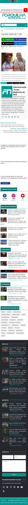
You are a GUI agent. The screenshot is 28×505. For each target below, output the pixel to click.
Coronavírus (5, 314)
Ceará (9, 312)
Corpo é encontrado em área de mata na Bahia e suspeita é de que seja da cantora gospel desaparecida (17, 361)
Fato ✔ (20, 271)
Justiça (3, 328)
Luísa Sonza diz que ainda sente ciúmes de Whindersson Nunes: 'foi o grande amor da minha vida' (17, 350)
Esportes (4, 322)
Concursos (17, 312)
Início (3, 4)
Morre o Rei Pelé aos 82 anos (17, 423)
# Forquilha (16, 83)
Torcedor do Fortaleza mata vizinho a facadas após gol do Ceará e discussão (17, 416)
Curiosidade (5, 317)
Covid (23, 314)
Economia (14, 317)
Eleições (12, 320)
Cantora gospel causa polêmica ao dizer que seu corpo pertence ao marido (17, 372)
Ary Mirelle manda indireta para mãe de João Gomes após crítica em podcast (17, 381)
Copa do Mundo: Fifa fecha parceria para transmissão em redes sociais (17, 431)
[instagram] (10, 1)
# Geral (22, 83)
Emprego (20, 320)
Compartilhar (9, 39)
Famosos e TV (5, 325)
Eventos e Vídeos (14, 322)
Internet (23, 325)
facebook (5, 183)
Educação (4, 320)
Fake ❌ (7, 271)
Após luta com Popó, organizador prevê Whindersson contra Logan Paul (17, 440)
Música (10, 328)
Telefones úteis (6, 6)
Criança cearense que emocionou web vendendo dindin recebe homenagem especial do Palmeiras (17, 406)
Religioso (19, 330)
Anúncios (17, 4)
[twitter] (12, 1)
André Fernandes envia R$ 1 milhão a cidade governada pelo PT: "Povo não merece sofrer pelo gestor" (17, 212)
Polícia (17, 328)
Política (4, 330)
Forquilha (15, 325)
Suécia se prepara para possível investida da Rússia (14, 162)
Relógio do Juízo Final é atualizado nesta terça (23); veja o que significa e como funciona (17, 254)
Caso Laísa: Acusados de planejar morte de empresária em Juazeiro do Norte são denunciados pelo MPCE (13, 221)
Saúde (3, 333)
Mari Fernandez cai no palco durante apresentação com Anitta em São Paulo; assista (17, 389)
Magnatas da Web (14, 500)
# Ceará (9, 83)
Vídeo (3, 336)
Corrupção (16, 314)
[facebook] (8, 1)
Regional (11, 330)
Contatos (9, 4)
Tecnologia (20, 333)
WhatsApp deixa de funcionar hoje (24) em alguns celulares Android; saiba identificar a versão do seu (17, 299)
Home (3, 29)
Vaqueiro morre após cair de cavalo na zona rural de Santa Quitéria (17, 235)
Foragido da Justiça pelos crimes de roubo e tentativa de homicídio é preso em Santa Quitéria (13, 146)
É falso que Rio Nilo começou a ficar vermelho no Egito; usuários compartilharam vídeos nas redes (17, 243)
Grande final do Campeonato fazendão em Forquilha (17, 228)
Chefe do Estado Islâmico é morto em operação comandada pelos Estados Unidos (14, 177)
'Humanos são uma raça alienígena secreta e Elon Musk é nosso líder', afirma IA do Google (17, 289)
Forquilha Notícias (22, 502)
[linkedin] (19, 1)
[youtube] (15, 1)
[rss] (17, 1)
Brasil (3, 312)
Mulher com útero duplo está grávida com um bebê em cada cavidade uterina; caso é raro (17, 263)
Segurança (10, 333)
